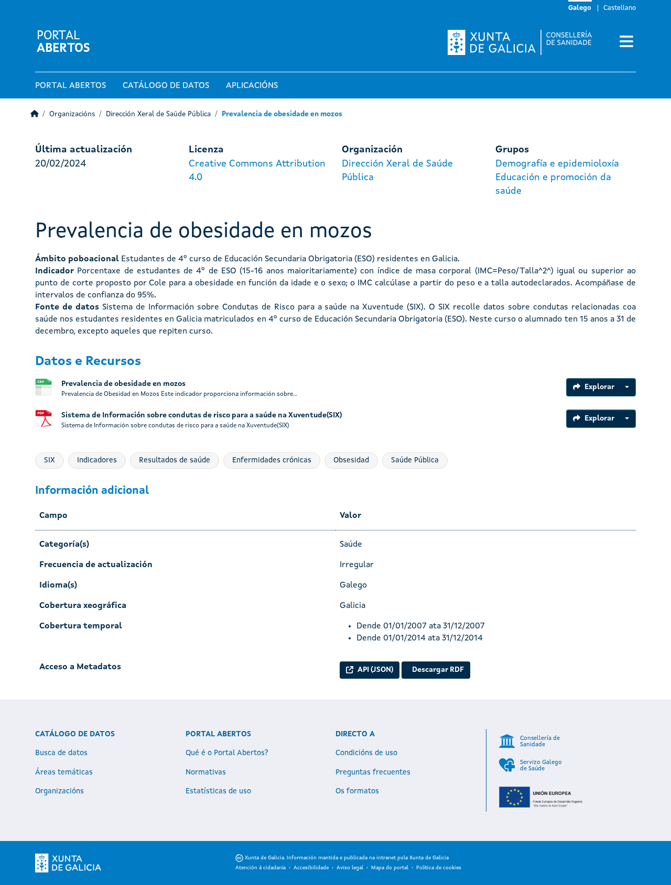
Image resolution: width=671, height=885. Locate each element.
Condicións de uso (366, 753)
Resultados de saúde (174, 460)
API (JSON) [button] (375, 669)
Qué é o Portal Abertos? (227, 753)
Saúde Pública (415, 460)
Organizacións (72, 114)
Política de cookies (438, 867)
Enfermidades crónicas (271, 460)
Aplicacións (252, 86)
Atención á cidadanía (260, 867)
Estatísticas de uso (218, 791)
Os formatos (357, 791)
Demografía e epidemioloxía (557, 164)
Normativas (206, 772)
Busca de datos (61, 753)
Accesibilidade (311, 867)
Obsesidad (351, 460)
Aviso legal (350, 867)
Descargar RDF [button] (438, 669)
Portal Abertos (70, 86)
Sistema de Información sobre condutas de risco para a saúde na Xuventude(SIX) (201, 415)
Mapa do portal (389, 867)
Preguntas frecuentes (373, 772)
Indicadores (97, 460)
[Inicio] (34, 114)
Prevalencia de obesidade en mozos (282, 114)
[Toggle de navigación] (626, 42)
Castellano (619, 8)
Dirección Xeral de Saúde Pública (158, 114)
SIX (49, 460)
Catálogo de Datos (166, 86)
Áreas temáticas (64, 772)
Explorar (599, 387)
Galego (579, 8)
